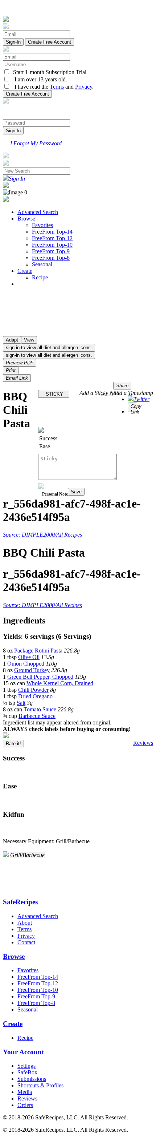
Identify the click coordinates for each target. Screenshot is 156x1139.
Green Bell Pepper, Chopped (40, 677)
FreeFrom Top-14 (52, 232)
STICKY (53, 394)
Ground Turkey (32, 670)
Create (24, 271)
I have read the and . (52, 87)
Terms (57, 87)
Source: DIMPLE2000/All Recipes (42, 535)
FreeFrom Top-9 (51, 251)
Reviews (143, 743)
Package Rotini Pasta (38, 650)
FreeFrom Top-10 (52, 245)
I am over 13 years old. (38, 79)
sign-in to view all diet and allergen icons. (49, 347)
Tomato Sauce (40, 709)
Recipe (40, 277)
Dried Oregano (35, 696)
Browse (26, 218)
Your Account (23, 1052)
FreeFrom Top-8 (51, 258)
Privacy (83, 87)
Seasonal (42, 264)
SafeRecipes (20, 902)
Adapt (12, 340)
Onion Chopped (25, 664)
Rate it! (13, 743)
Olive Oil (29, 657)
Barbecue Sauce (37, 716)
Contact (26, 942)
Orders (25, 1105)
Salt (21, 703)
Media (24, 1092)
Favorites (42, 225)
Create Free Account (49, 42)
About (24, 923)
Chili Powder (33, 690)
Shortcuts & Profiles (40, 1085)
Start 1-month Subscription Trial (48, 72)
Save (76, 491)
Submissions (31, 1079)
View (29, 340)
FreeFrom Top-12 (52, 238)
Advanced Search (37, 212)
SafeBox (27, 1072)
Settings (26, 1066)
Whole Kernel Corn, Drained (59, 683)
